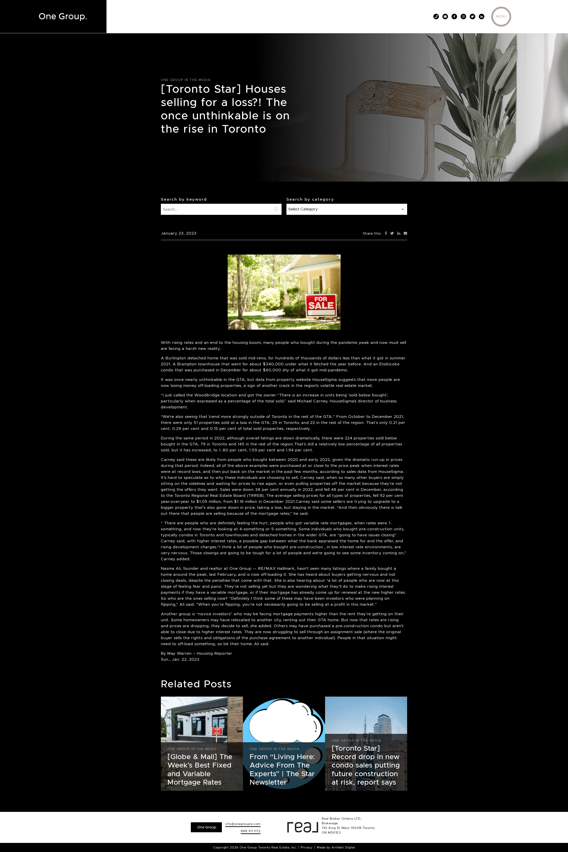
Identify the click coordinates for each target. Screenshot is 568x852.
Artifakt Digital (343, 847)
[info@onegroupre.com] (445, 16)
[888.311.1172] (436, 16)
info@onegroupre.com (242, 824)
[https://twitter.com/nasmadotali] (472, 16)
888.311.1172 (250, 831)
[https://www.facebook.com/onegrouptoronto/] (454, 16)
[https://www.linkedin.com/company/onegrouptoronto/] (481, 16)
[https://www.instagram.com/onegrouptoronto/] (463, 16)
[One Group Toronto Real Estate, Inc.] (61, 15)
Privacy (307, 847)
